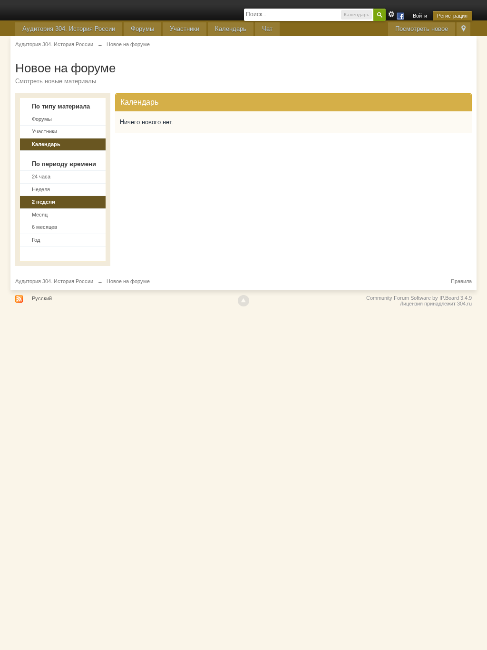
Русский (42, 298)
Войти (420, 16)
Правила (461, 281)
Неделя (41, 189)
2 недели (43, 202)
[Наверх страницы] (243, 300)
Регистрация (452, 16)
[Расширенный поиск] (391, 14)
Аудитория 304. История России (68, 28)
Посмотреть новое (421, 28)
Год (36, 240)
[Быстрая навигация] (463, 29)
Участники (184, 28)
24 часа (41, 176)
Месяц (40, 214)
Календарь (230, 28)
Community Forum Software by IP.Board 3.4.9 (419, 298)
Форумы (142, 28)
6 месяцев (44, 227)
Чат (267, 28)
